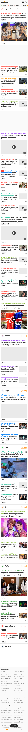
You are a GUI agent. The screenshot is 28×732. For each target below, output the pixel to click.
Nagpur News (4, 700)
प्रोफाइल (21, 730)
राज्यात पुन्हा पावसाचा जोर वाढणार (19, 719)
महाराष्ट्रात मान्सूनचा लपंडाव (5, 712)
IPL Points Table (17, 685)
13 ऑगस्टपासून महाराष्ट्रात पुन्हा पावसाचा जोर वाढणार (7, 717)
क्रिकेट (3, 178)
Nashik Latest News (18, 700)
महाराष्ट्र (3, 43)
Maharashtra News (5, 697)
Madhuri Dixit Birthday (18, 690)
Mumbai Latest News (5, 698)
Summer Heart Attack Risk (19, 683)
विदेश (3, 201)
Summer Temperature (5, 678)
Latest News (3, 690)
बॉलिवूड (3, 156)
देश (2, 109)
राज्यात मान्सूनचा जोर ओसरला (5, 707)
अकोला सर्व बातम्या (23, 626)
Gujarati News (17, 692)
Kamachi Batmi (4, 681)
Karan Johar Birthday (18, 688)
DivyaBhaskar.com (18, 727)
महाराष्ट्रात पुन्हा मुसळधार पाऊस (19, 721)
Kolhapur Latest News (5, 702)
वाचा (7, 730)
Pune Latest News (17, 698)
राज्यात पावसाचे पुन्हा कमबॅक (18, 715)
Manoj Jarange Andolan (19, 676)
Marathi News (4, 685)
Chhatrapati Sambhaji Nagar (19, 697)
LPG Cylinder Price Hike (19, 671)
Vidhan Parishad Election (6, 676)
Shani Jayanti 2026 (18, 678)
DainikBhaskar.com (5, 727)
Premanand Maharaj (5, 688)
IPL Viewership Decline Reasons (7, 673)
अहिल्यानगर (16, 629)
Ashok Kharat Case (18, 679)
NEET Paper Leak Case (18, 674)
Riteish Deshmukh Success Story (7, 679)
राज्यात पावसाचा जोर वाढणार (18, 712)
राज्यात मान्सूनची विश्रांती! (18, 707)
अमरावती (9, 629)
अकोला (4, 629)
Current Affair (16, 681)
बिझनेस (3, 598)
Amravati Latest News (18, 702)
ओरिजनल (3, 86)
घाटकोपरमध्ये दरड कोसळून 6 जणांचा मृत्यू (7, 715)
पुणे (2, 74)
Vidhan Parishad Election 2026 (20, 673)
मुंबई (2, 97)
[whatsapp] (23, 43)
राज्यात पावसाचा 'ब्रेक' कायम (5, 708)
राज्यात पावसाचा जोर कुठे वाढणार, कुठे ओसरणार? (20, 710)
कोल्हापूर (22, 629)
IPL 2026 (3, 686)
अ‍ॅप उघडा (14, 725)
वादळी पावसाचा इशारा (17, 717)
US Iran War (3, 671)
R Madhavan (16, 686)
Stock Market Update (5, 674)
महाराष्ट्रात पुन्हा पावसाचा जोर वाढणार (20, 714)
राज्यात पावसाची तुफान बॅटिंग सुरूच (6, 721)
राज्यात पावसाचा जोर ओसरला (18, 722)
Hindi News (3, 692)
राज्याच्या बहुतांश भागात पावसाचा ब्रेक (20, 708)
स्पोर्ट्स (3, 442)
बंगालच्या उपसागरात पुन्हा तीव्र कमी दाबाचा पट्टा (7, 710)
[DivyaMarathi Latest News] (4, 2)
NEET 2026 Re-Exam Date (6, 683)
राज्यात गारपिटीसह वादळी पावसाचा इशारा (7, 719)
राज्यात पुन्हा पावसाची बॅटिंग (5, 714)
